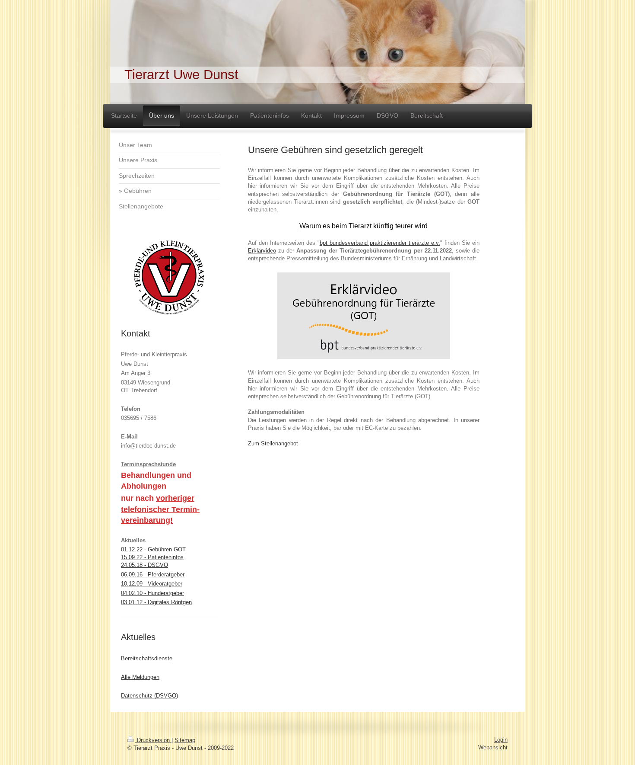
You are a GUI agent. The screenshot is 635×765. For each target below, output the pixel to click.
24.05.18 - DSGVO (144, 565)
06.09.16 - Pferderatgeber (152, 574)
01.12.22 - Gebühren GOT (153, 549)
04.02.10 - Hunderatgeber (152, 593)
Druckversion (153, 740)
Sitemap (185, 740)
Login (501, 739)
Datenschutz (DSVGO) (149, 695)
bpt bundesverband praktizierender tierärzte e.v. (380, 243)
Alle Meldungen (140, 677)
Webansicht (493, 747)
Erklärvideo (262, 250)
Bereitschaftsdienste (146, 658)
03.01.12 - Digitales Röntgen (156, 602)
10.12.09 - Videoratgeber (151, 583)
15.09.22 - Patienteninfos (152, 557)
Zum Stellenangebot (273, 443)
